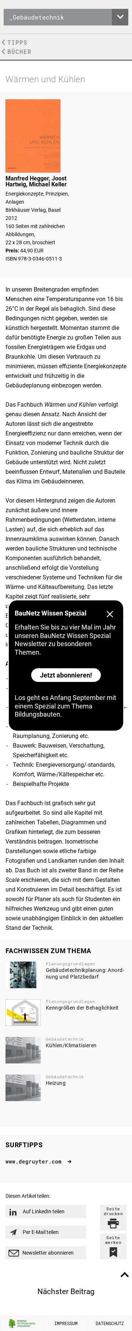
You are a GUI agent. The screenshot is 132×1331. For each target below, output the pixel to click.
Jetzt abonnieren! (66, 675)
